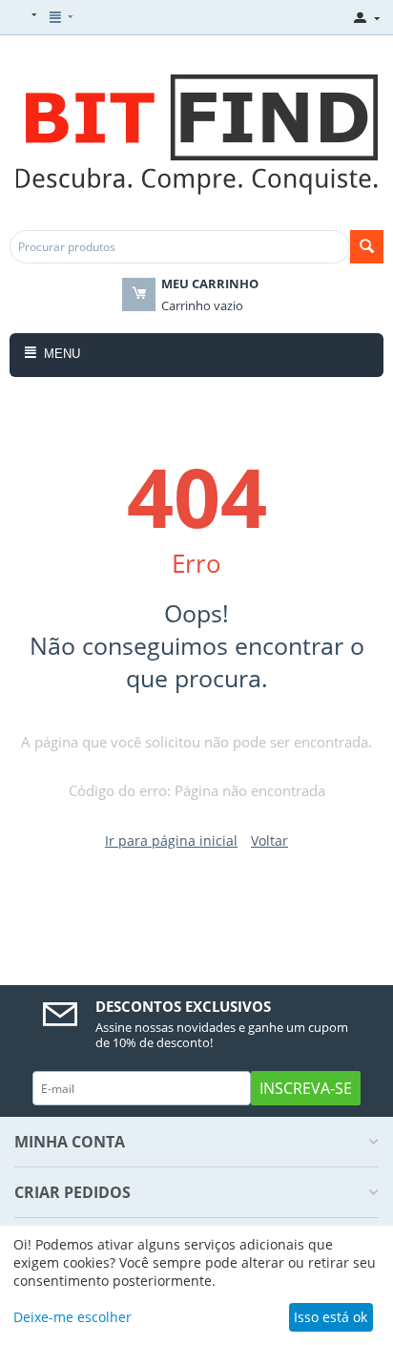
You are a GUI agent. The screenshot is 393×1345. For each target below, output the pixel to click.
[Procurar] (366, 246)
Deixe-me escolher (72, 1317)
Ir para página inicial (171, 840)
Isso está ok (330, 1317)
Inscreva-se (305, 1088)
